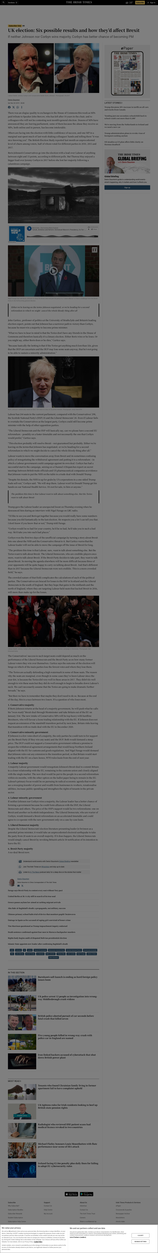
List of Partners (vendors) (78, 1237)
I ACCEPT (140, 1235)
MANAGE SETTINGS (140, 1241)
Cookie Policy (38, 1242)
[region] (79, 1239)
